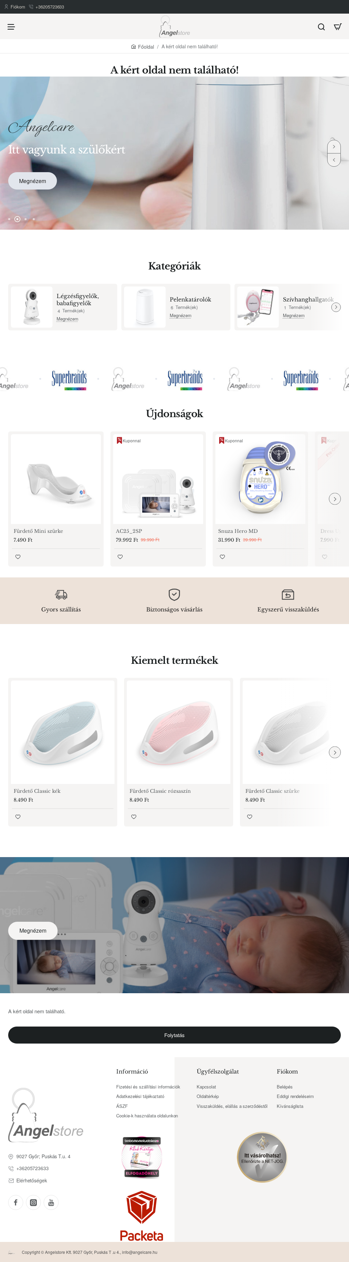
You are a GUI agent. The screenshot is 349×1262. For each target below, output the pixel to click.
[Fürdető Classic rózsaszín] (178, 732)
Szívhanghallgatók (308, 299)
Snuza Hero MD (238, 531)
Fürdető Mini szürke (38, 531)
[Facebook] (15, 1202)
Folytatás (174, 1034)
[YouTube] (51, 1202)
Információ (132, 1071)
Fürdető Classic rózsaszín (160, 791)
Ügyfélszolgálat (218, 1071)
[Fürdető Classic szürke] (294, 732)
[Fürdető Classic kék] (63, 732)
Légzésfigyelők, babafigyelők (78, 300)
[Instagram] (33, 1202)
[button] (334, 160)
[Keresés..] (321, 26)
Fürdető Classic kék (37, 791)
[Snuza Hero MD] (260, 479)
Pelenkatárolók (190, 299)
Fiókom (287, 1071)
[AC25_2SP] (158, 479)
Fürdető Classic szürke (272, 791)
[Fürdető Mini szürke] (56, 479)
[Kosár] (338, 26)
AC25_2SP (129, 531)
